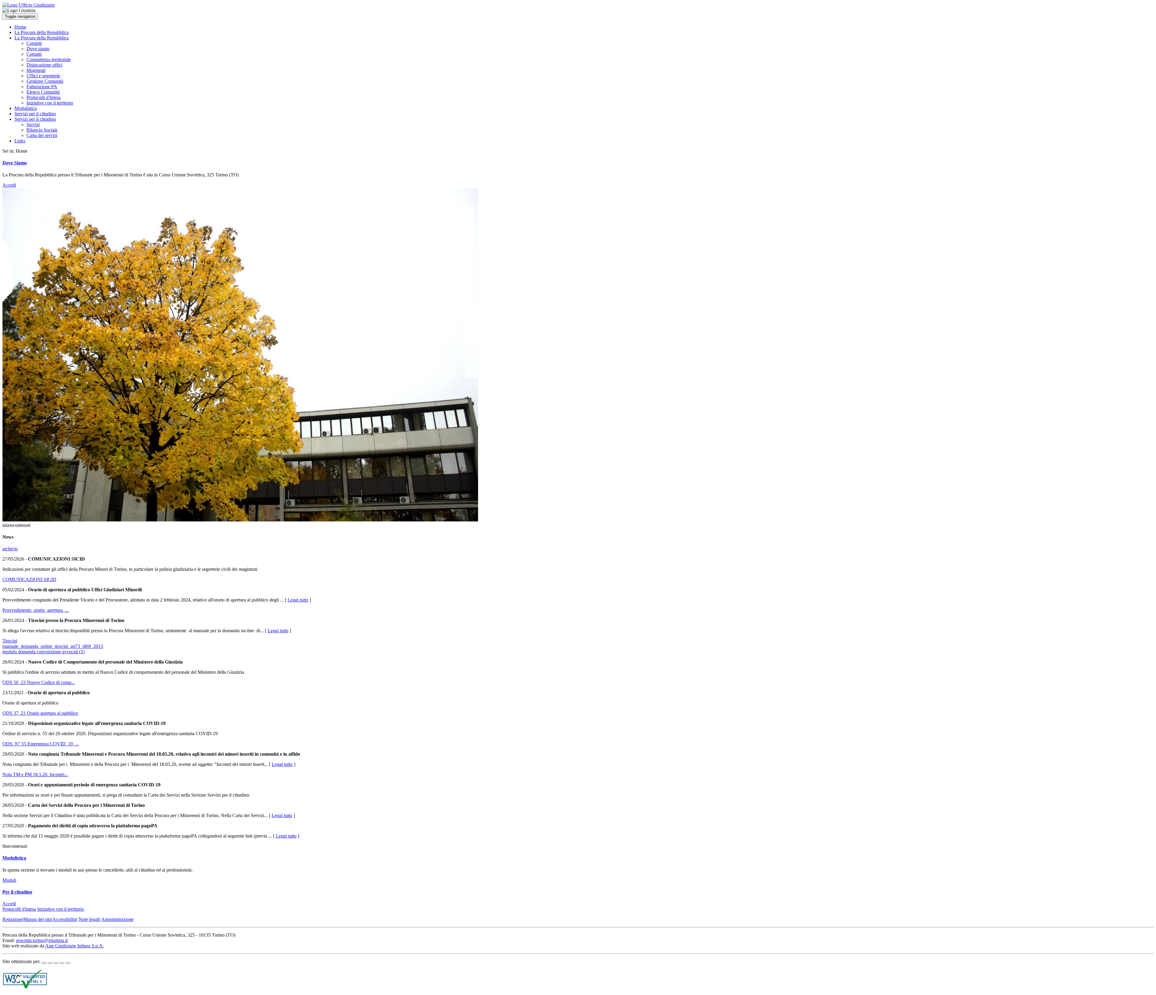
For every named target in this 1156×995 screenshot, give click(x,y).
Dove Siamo (14, 162)
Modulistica (25, 108)
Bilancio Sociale (41, 129)
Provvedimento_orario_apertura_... (35, 610)
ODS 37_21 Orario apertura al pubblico (40, 713)
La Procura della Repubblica (41, 32)
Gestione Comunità (44, 81)
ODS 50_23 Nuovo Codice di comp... (38, 682)
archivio (10, 548)
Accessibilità (64, 919)
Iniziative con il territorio (49, 102)
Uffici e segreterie (43, 75)
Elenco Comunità (43, 92)
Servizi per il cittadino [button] (35, 119)
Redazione (12, 919)
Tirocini (9, 640)
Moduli (9, 880)
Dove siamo (37, 48)
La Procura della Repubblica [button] (41, 37)
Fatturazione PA (41, 86)
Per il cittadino (17, 891)
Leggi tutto (297, 599)
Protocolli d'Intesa (43, 97)
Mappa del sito (37, 919)
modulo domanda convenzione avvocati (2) (43, 651)
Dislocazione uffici (44, 64)
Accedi (9, 185)
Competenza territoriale (48, 59)
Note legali (89, 919)
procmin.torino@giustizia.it (42, 940)
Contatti (34, 54)
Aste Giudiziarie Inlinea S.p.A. (74, 945)
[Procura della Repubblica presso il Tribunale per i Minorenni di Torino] (28, 5)
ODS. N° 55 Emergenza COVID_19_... (40, 743)
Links (19, 140)
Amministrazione (117, 919)
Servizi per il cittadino (35, 113)
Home (20, 27)
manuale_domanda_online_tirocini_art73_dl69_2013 (52, 646)
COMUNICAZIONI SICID (29, 579)
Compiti (34, 43)
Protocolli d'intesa (19, 909)
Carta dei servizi (41, 135)
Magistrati (35, 70)
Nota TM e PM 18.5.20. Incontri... (35, 774)
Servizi (33, 124)
